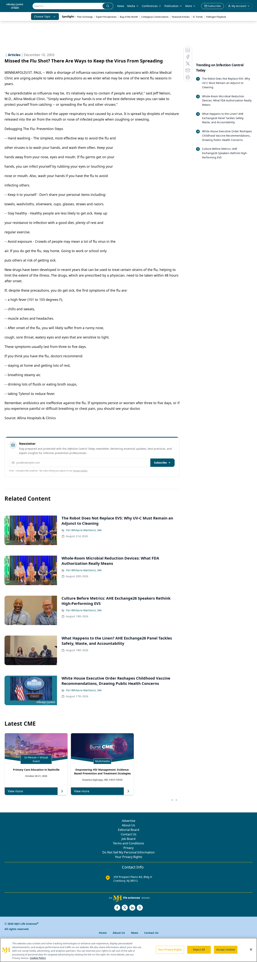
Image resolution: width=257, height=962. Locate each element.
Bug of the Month (129, 16)
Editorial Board (128, 830)
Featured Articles (181, 16)
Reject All (199, 949)
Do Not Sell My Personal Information (128, 852)
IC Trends (198, 16)
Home (103, 933)
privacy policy (80, 470)
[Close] (251, 949)
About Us (128, 825)
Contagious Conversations (155, 16)
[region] (128, 950)
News (120, 6)
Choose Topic (42, 16)
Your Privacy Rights (128, 857)
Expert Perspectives (106, 16)
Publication (171, 6)
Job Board (128, 839)
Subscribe (160, 462)
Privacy (128, 848)
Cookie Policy (38, 958)
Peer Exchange (85, 16)
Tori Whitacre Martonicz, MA (84, 530)
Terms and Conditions (128, 843)
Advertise (128, 821)
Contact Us (128, 834)
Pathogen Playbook (216, 16)
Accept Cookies (225, 949)
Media (131, 6)
